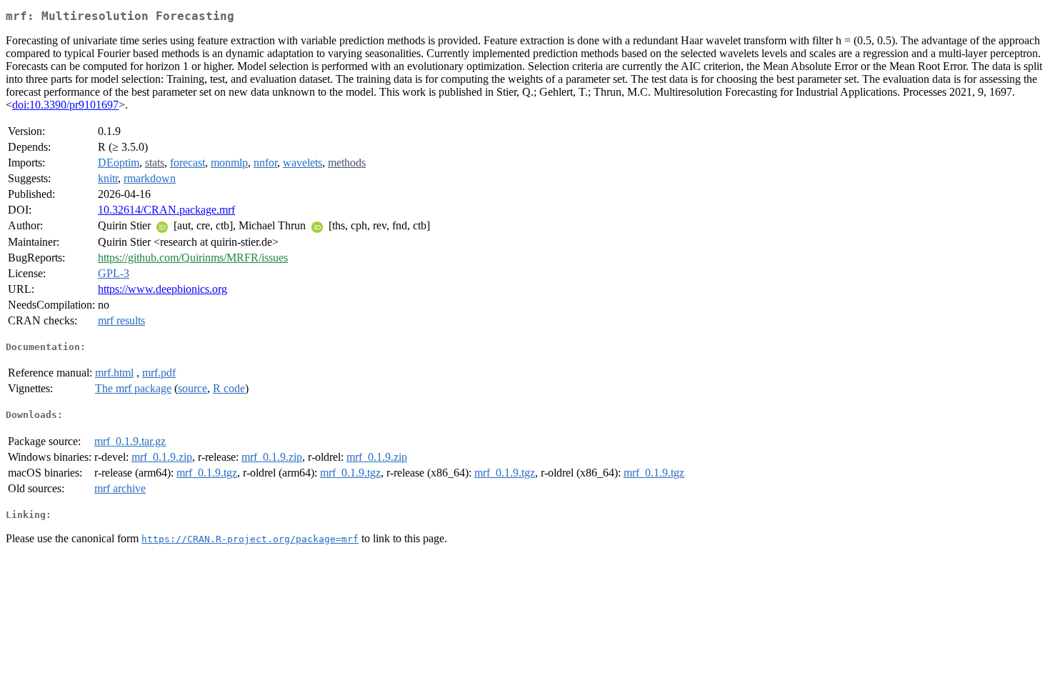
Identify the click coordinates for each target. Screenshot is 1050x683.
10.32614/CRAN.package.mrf (166, 210)
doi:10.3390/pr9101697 (65, 105)
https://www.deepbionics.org (162, 289)
